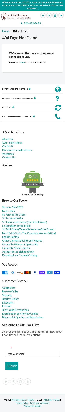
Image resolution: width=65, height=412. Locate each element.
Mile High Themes (52, 400)
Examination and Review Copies (20, 313)
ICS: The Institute (12, 142)
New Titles (8, 211)
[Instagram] (20, 381)
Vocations (8, 153)
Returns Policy (10, 298)
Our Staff (7, 146)
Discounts (8, 302)
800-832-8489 (32, 23)
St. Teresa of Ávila (12, 218)
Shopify (31, 400)
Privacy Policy (22, 403)
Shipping (7, 295)
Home (5, 31)
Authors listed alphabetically (18, 251)
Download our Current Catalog (19, 255)
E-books (6, 306)
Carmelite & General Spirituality (20, 244)
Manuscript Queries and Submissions (23, 317)
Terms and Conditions (39, 403)
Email (8, 348)
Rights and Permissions (15, 309)
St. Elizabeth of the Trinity (16, 225)
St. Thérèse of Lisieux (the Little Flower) (24, 222)
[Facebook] (13, 381)
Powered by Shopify (32, 406)
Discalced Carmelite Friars (17, 150)
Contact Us (8, 157)
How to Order (10, 291)
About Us (7, 139)
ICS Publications (19, 400)
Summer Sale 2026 (12, 207)
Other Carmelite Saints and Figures (22, 240)
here (22, 62)
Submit (12, 366)
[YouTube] (28, 381)
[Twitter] (6, 381)
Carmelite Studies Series (16, 248)
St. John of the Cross (14, 214)
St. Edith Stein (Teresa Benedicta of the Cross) (28, 229)
